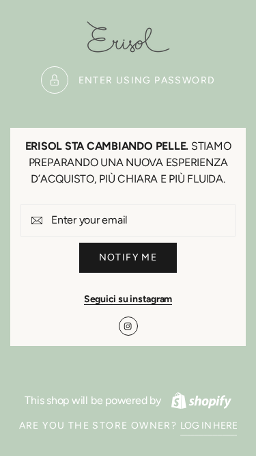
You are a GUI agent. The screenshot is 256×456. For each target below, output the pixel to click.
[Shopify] (201, 400)
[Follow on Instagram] (128, 326)
